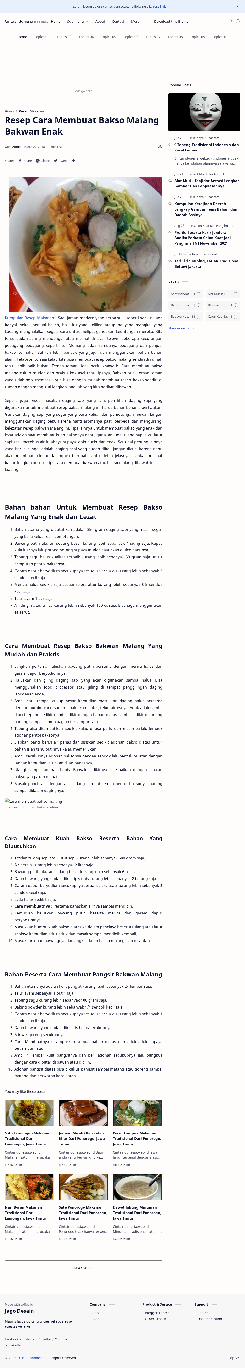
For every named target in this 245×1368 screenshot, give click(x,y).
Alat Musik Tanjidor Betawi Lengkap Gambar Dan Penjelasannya (207, 183)
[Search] (237, 21)
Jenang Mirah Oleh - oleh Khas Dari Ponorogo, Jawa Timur (82, 1138)
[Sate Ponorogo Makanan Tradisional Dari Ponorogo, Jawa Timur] (83, 1187)
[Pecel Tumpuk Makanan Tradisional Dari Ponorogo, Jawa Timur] (137, 1113)
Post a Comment (84, 1267)
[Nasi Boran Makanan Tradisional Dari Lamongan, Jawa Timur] (29, 1187)
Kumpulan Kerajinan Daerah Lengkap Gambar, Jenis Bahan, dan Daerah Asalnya (205, 209)
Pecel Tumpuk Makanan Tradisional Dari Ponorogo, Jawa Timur (137, 1138)
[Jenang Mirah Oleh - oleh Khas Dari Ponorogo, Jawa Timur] (83, 1113)
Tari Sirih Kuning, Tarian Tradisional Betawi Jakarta (206, 263)
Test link (159, 6)
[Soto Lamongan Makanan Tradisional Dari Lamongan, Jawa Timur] (29, 1113)
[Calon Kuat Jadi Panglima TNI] (214, 226)
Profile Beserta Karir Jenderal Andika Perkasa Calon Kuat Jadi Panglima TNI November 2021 (202, 238)
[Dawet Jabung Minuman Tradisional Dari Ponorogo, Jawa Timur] (137, 1187)
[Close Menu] (237, 6)
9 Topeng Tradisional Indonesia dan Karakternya (206, 147)
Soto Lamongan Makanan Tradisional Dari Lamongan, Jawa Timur (27, 1138)
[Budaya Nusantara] (206, 138)
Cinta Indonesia (19, 21)
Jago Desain (109, 1358)
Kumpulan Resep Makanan (29, 317)
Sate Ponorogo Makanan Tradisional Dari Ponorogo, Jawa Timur (83, 1213)
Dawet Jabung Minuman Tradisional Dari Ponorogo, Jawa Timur (137, 1213)
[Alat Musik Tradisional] (208, 174)
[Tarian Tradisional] (204, 254)
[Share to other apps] (74, 160)
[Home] (22, 37)
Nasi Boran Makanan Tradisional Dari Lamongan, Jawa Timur (25, 1213)
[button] (229, 21)
